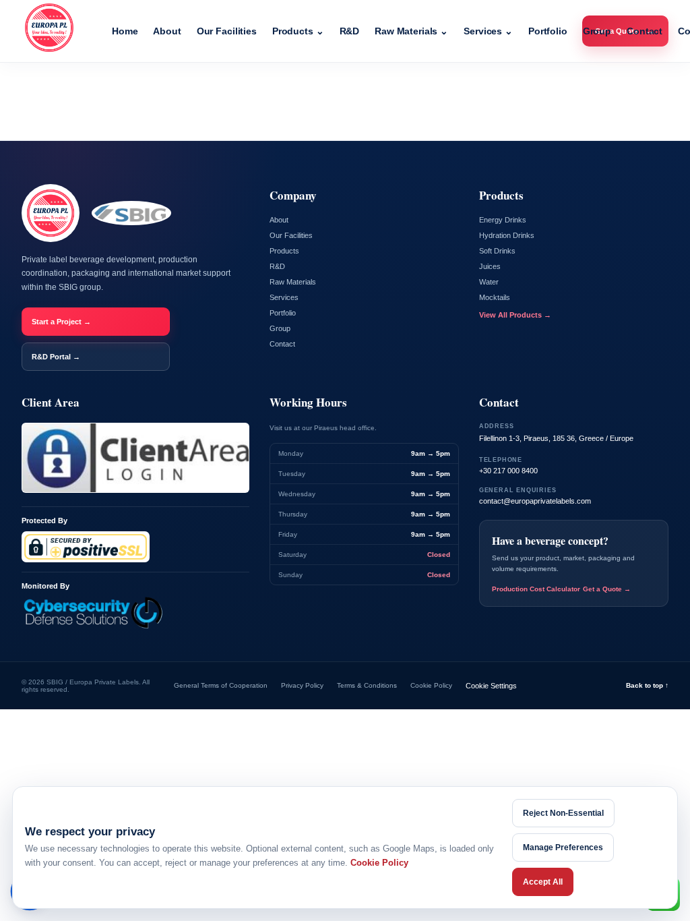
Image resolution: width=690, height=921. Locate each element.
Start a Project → (61, 322)
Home (124, 31)
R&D (350, 31)
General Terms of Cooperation (221, 685)
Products (298, 31)
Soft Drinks (497, 251)
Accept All (543, 882)
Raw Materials (411, 31)
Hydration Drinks (506, 235)
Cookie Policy (431, 685)
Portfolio (547, 31)
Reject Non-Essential (563, 813)
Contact (644, 31)
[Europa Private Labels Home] (56, 31)
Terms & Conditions (367, 685)
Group (597, 31)
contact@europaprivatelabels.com (535, 501)
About (167, 31)
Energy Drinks (502, 220)
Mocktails (494, 297)
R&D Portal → (56, 357)
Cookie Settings (491, 686)
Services (488, 31)
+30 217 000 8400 (508, 471)
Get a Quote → (607, 589)
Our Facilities (227, 31)
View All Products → (515, 315)
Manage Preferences (563, 847)
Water (489, 282)
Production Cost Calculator (536, 589)
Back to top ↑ (647, 685)
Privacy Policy (302, 685)
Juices (490, 266)
